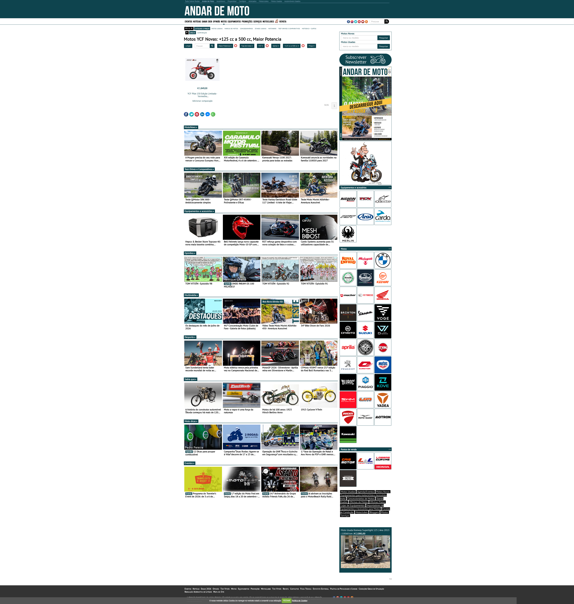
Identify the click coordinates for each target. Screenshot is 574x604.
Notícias (196, 588)
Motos (233, 588)
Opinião (216, 21)
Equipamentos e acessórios (198, 211)
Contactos (294, 588)
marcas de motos (231, 28)
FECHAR (286, 600)
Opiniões (189, 253)
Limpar (188, 46)
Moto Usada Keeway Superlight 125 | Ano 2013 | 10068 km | (365, 532)
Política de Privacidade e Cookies (343, 588)
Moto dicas (190, 421)
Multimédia (190, 295)
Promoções (247, 21)
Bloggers (374, 512)
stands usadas (260, 28)
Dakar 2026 (207, 21)
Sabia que (190, 379)
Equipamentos (243, 588)
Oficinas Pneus (377, 501)
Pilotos (384, 512)
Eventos (188, 21)
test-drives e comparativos (289, 28)
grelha (192, 32)
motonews (272, 28)
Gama (275, 46)
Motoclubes (268, 21)
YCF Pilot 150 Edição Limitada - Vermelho (202, 95)
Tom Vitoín (225, 588)
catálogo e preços (202, 28)
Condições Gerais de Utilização (371, 588)
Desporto (189, 337)
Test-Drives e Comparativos (198, 169)
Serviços (345, 515)
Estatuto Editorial (321, 588)
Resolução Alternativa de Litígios (198, 591)
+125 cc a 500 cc (291, 46)
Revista (282, 21)
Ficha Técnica (305, 588)
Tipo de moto (246, 46)
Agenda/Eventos (365, 491)
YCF (260, 46)
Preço (311, 46)
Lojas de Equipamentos (353, 505)
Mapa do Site (218, 591)
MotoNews (190, 127)
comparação (202, 32)
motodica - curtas (309, 28)
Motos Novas (383, 491)
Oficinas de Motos (358, 501)
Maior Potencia (224, 46)
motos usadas (217, 28)
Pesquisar (383, 37)
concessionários (246, 28)
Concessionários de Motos (361, 498)
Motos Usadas (348, 491)
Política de (299, 600)
